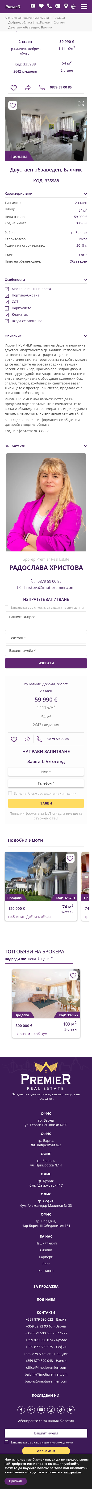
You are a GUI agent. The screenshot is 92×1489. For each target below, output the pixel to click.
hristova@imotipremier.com (49, 587)
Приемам (15, 1481)
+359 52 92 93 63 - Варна (46, 1326)
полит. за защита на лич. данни (60, 608)
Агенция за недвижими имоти (27, 17)
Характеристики (19, 193)
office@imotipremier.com (46, 1367)
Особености (15, 279)
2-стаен (59, 22)
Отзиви (46, 1250)
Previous (8, 124)
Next (82, 124)
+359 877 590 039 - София (46, 1347)
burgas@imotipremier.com (46, 1381)
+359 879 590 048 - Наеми (46, 1360)
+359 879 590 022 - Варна (46, 1319)
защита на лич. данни (60, 793)
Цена (32, 959)
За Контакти (15, 446)
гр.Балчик (43, 22)
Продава (58, 17)
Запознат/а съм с (47, 608)
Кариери (46, 1257)
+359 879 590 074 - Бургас (46, 1340)
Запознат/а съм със (45, 793)
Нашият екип (46, 1243)
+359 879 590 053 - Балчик (46, 1333)
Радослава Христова (46, 567)
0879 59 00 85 (60, 87)
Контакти (46, 1270)
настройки (72, 1472)
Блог (46, 1264)
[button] (73, 6)
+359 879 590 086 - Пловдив (46, 1353)
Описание (13, 336)
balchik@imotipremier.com (46, 1374)
